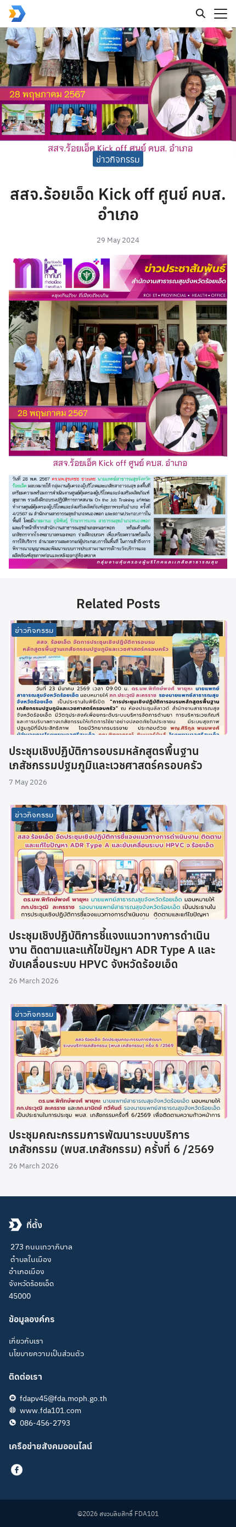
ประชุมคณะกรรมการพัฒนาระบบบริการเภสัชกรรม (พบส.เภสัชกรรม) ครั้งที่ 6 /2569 (111, 1141)
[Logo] (17, 13)
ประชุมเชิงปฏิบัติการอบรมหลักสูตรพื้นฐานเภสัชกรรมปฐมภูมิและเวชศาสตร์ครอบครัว (106, 757)
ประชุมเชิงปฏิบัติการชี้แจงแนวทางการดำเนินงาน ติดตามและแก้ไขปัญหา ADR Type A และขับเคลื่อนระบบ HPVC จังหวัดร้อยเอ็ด (112, 949)
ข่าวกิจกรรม (118, 158)
